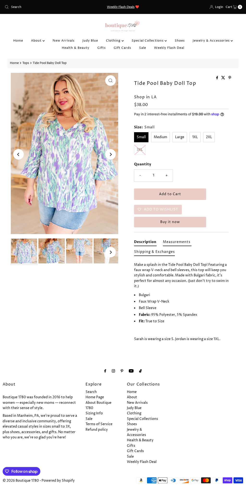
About (37, 40)
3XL (140, 149)
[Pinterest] (122, 371)
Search (91, 392)
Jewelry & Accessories (212, 40)
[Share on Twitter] (223, 78)
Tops (25, 63)
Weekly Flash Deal (169, 48)
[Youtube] (131, 371)
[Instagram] (113, 371)
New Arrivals (63, 40)
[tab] (145, 243)
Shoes (180, 40)
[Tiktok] (140, 371)
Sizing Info (94, 413)
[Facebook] (105, 371)
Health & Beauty (75, 48)
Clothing (114, 40)
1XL (195, 137)
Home (18, 40)
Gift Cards (122, 48)
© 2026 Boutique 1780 (21, 480)
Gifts (101, 48)
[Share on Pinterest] (229, 78)
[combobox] (41, 7)
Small (141, 137)
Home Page (95, 397)
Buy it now (170, 222)
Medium (160, 137)
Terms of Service (99, 424)
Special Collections (148, 40)
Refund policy (97, 429)
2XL (209, 137)
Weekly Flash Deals (121, 7)
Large (179, 137)
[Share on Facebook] (217, 78)
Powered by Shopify (58, 480)
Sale (142, 48)
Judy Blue (90, 40)
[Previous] (18, 154)
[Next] (110, 154)
